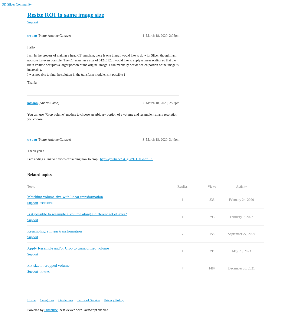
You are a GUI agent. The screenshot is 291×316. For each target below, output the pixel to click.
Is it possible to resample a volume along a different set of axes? (77, 214)
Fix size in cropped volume (48, 265)
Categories (47, 300)
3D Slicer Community (17, 4)
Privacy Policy (114, 300)
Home (31, 300)
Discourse (51, 310)
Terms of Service (88, 300)
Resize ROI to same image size (65, 14)
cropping (45, 271)
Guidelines (65, 300)
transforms (46, 202)
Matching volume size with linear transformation (65, 197)
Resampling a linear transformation (54, 231)
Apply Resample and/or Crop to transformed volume (68, 248)
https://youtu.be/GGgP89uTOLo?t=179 (126, 159)
